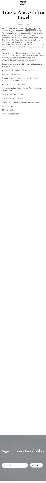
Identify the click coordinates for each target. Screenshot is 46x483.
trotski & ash (31, 28)
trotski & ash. (18, 98)
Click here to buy (8, 110)
